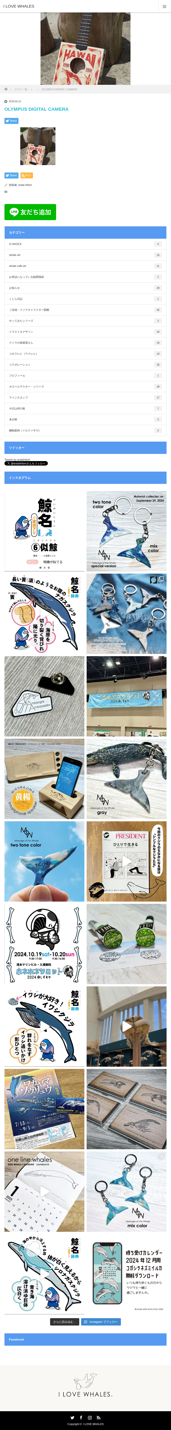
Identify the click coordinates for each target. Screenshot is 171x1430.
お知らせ (84, 287)
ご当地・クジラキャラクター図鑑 (84, 309)
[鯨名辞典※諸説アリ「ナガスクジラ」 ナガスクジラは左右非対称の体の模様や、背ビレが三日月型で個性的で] (44, 614)
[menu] (164, 6)
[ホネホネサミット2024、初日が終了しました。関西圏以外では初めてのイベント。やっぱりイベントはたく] (127, 696)
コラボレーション (84, 364)
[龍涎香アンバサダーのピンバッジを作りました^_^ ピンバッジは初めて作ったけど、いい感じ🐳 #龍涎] (44, 696)
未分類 (84, 419)
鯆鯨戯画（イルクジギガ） (84, 430)
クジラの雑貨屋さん (84, 342)
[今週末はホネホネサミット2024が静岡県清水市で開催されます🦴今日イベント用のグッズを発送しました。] (127, 1109)
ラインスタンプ (84, 397)
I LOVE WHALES (93, 1424)
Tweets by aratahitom (17, 459)
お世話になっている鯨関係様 (84, 277)
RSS (98, 1416)
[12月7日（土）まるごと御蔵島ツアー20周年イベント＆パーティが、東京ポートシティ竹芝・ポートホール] (44, 779)
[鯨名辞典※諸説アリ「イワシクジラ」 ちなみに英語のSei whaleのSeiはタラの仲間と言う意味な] (44, 1026)
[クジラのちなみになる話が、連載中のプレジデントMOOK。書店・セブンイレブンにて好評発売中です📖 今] (127, 861)
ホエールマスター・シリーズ (84, 386)
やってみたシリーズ (84, 320)
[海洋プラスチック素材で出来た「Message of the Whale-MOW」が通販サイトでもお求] (127, 614)
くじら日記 (84, 298)
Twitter (72, 1416)
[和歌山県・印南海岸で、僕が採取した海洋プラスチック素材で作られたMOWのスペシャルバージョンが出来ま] (127, 531)
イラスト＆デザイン (84, 331)
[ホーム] (5, 87)
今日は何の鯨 (84, 408)
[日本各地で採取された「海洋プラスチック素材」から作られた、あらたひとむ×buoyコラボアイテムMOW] (127, 779)
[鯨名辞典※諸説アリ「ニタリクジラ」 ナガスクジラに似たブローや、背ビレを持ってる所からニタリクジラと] (44, 531)
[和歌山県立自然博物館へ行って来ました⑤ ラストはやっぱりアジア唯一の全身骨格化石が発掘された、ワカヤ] (44, 1109)
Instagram (89, 1416)
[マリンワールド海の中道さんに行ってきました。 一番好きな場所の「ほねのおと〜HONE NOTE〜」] (127, 1026)
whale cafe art (84, 266)
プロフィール (84, 375)
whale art (84, 255)
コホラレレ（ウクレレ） (84, 353)
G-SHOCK (84, 244)
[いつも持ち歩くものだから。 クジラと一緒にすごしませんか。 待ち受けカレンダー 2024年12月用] (127, 1274)
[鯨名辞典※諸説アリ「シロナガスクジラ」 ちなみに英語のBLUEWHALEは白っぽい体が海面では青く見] (44, 1274)
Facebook (80, 1416)
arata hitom (25, 185)
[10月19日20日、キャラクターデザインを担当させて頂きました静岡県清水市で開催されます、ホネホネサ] (44, 944)
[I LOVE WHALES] (78, 6)
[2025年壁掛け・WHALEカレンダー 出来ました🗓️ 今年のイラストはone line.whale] (44, 1191)
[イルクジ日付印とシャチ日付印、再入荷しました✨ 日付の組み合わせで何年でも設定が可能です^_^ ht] (127, 944)
